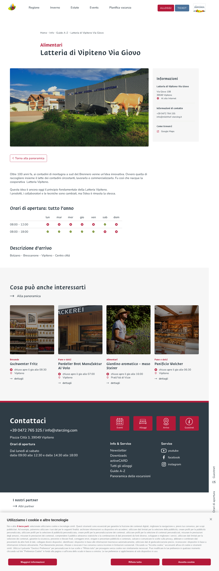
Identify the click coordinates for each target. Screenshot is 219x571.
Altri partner (26, 506)
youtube (173, 451)
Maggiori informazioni (33, 562)
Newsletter (118, 450)
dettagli (18, 378)
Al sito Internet (168, 98)
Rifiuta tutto (135, 562)
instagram (174, 464)
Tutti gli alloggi (121, 466)
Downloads (118, 455)
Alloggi (166, 8)
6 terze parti (23, 526)
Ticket (182, 8)
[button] (211, 519)
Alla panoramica (29, 296)
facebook (174, 457)
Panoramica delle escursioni (130, 476)
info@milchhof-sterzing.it (169, 116)
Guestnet (214, 472)
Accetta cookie (186, 562)
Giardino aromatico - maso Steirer (128, 366)
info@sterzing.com (61, 430)
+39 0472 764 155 (166, 113)
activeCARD (119, 461)
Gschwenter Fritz (24, 364)
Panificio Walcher (169, 364)
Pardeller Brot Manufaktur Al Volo (80, 366)
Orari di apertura (214, 502)
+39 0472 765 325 (26, 430)
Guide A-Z (117, 471)
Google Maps (167, 131)
